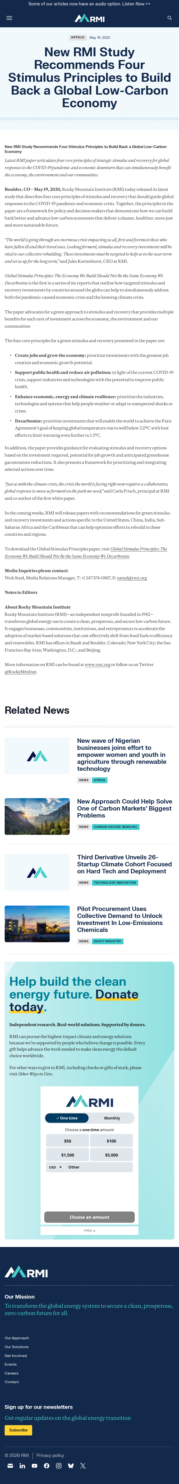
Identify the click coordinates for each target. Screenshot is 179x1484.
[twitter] (83, 1465)
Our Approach (17, 1338)
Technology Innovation (115, 883)
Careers (11, 1373)
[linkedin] (22, 1465)
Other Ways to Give (35, 1074)
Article (77, 37)
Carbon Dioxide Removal (116, 827)
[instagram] (58, 1465)
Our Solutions (16, 1347)
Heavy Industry (107, 941)
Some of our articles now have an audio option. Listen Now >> (89, 4)
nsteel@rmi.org (132, 578)
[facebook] (46, 1465)
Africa (99, 780)
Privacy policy (50, 1455)
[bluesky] (70, 1465)
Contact (12, 1382)
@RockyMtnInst (20, 671)
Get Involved (16, 1355)
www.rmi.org (97, 664)
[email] (10, 1465)
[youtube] (34, 1465)
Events (11, 1364)
